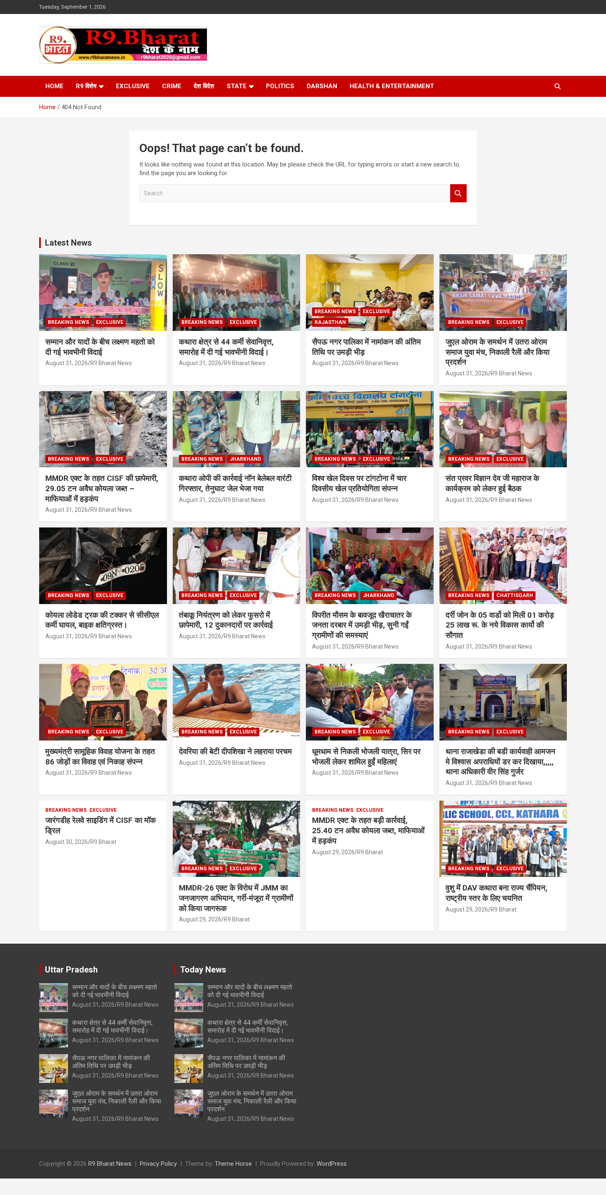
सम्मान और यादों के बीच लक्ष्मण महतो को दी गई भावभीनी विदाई (100, 347)
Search (458, 193)
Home (54, 86)
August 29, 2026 (200, 919)
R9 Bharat (103, 842)
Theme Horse (233, 1163)
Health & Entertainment (392, 86)
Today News (203, 970)
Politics (280, 86)
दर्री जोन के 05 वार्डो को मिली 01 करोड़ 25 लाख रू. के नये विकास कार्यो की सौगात (500, 625)
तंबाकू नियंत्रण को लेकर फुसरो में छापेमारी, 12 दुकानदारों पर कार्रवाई (226, 620)
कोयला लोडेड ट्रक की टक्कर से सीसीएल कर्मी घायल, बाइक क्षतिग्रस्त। (102, 620)
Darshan (322, 86)
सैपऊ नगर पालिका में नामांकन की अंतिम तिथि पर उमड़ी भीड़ (111, 1062)
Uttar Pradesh (71, 970)
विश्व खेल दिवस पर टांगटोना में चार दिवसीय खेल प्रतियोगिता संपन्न (359, 483)
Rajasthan (330, 322)
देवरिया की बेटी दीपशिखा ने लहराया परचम (235, 751)
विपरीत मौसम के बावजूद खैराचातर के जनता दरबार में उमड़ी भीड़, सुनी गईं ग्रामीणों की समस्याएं (362, 625)
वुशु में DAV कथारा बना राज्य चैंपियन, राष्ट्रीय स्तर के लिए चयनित (496, 893)
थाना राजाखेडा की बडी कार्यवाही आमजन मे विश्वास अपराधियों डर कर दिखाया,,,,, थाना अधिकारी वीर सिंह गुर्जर (500, 761)
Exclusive (133, 86)
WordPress (332, 1163)
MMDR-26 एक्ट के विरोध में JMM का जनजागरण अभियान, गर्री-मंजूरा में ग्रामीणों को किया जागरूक (236, 898)
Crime (171, 86)
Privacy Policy (158, 1163)
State (237, 86)
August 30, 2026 (66, 842)
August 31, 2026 (66, 363)
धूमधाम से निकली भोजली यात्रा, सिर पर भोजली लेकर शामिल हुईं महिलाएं (366, 756)
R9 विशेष (86, 86)
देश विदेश (204, 86)
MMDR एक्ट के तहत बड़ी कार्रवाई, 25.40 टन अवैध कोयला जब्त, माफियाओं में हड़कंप (368, 830)
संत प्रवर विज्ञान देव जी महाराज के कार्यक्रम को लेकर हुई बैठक (492, 483)
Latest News (68, 243)
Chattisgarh (514, 595)
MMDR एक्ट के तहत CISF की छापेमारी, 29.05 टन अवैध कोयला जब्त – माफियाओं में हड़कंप (101, 488)
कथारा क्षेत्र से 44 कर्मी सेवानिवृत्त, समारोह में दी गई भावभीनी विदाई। (226, 347)
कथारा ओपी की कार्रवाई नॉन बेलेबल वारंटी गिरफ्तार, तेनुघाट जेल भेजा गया (235, 483)
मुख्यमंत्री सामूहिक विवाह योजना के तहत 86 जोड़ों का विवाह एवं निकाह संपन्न (100, 756)
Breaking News (68, 322)
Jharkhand (245, 459)
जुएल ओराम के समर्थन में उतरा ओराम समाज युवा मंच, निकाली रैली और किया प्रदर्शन (498, 352)
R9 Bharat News (111, 363)
